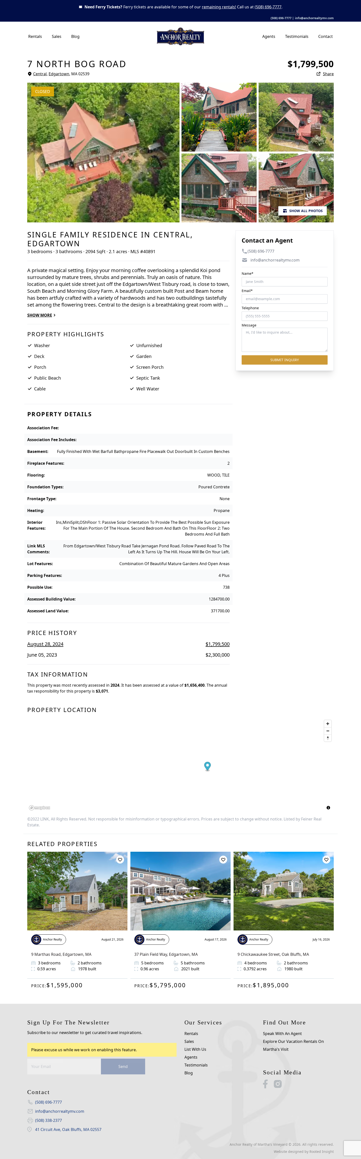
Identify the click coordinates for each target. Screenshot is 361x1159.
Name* (247, 273)
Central (40, 74)
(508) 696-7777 (268, 7)
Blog (75, 36)
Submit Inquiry (284, 359)
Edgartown (59, 74)
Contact (325, 36)
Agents (268, 36)
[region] (180, 765)
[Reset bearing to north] (327, 738)
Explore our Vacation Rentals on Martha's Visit (293, 1045)
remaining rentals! (219, 7)
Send (123, 1066)
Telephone (250, 308)
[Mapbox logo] (39, 808)
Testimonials (296, 36)
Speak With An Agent (282, 1033)
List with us (195, 1049)
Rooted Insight (321, 1151)
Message (249, 325)
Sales (56, 36)
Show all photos (306, 210)
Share (328, 74)
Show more (39, 315)
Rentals (35, 36)
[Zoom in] (327, 723)
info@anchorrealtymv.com (314, 18)
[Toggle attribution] (328, 808)
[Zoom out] (327, 730)
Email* (247, 290)
